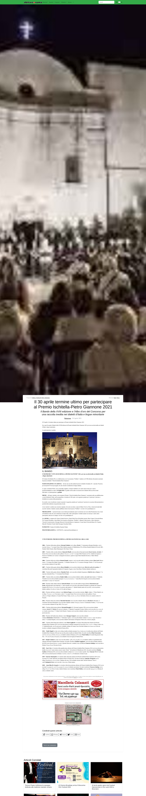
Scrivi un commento (50, 745)
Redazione (67, 418)
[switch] (119, 2)
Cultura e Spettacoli (36, 397)
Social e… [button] (70, 2)
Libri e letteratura (45, 397)
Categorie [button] (57, 2)
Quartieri (51, 2)
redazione (75, 677)
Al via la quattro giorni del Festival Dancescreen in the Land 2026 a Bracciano (103, 787)
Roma (118, 397)
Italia (115, 397)
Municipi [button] (45, 2)
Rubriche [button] (63, 2)
